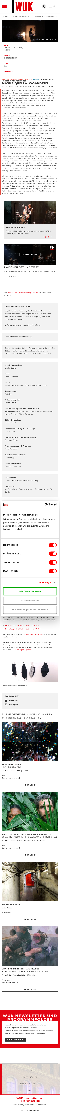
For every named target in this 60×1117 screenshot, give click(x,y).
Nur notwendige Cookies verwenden (30, 609)
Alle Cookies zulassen (30, 591)
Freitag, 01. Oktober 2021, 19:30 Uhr (22, 625)
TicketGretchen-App (32, 634)
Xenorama (9, 411)
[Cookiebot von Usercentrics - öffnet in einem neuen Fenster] (44, 505)
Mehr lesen (30, 785)
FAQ (30, 1090)
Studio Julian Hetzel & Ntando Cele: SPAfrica (26, 834)
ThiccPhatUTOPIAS (11, 764)
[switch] (53, 554)
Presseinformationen (21, 16)
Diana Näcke (10, 402)
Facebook (13, 700)
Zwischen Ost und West (21, 267)
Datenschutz (29, 1077)
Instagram (13, 704)
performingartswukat (22, 650)
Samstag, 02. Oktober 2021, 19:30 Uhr (23, 629)
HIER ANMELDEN (15, 1040)
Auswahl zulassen (30, 600)
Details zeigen (44, 582)
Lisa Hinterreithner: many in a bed (20, 969)
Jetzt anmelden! (30, 1111)
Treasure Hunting (11, 904)
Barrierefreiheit (30, 1084)
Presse (5, 16)
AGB (30, 1070)
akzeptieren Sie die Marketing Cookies (23, 292)
